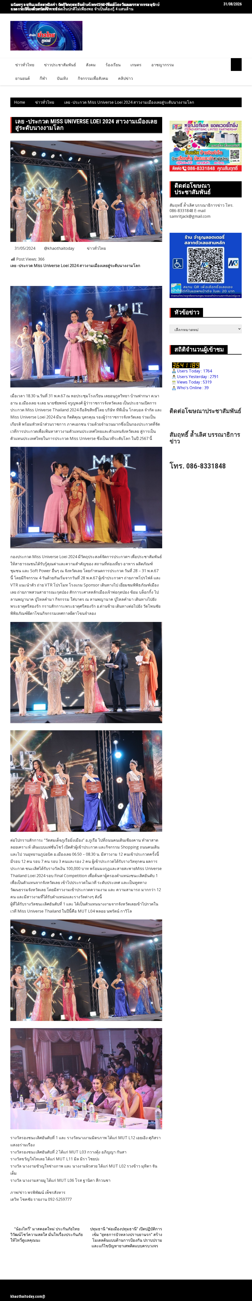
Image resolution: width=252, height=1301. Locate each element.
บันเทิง (62, 78)
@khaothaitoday (59, 248)
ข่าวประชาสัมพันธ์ (60, 64)
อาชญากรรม (162, 64)
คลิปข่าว (125, 78)
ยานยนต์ (22, 78)
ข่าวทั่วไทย (24, 64)
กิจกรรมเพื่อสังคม (93, 78)
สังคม (91, 64)
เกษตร (136, 64)
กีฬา (43, 78)
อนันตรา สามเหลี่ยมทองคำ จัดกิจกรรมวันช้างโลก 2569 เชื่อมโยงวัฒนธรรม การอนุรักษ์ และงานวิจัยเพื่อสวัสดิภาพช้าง (85, 6)
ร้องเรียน (113, 64)
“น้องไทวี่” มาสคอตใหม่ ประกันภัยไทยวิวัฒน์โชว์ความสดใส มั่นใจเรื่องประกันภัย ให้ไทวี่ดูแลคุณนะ (46, 1234)
